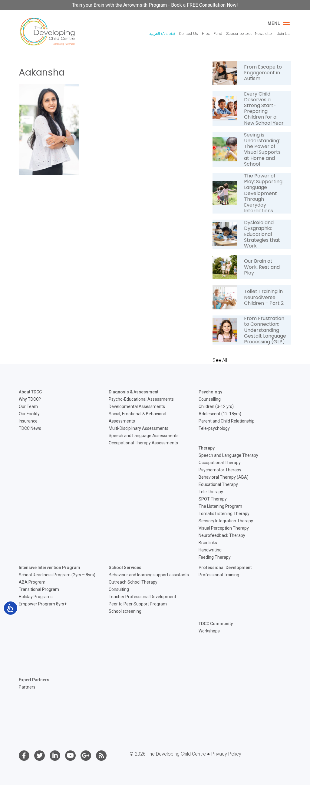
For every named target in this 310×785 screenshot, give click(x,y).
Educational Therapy (218, 484)
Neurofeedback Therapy (222, 535)
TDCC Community (216, 623)
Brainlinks (208, 542)
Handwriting (210, 549)
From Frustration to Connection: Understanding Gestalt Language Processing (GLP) (265, 330)
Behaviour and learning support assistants (149, 574)
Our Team (28, 406)
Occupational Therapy (220, 462)
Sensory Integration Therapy (226, 520)
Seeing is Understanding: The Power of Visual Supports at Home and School (262, 149)
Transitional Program (39, 589)
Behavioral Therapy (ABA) (224, 477)
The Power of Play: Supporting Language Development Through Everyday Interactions (263, 193)
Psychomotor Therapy (220, 469)
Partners (27, 687)
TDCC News (30, 428)
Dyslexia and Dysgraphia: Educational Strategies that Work (262, 234)
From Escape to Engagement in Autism (263, 72)
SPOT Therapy (213, 499)
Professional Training (219, 574)
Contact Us (188, 33)
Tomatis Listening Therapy (224, 513)
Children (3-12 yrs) (216, 406)
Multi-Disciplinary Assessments (138, 428)
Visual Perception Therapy (224, 528)
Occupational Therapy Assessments (143, 442)
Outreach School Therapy (133, 582)
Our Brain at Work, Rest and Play (262, 267)
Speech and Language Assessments (144, 435)
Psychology (210, 391)
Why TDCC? (30, 399)
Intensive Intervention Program (49, 567)
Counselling (210, 399)
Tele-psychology (214, 428)
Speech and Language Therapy (228, 455)
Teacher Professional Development (142, 596)
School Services (125, 567)
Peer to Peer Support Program (138, 603)
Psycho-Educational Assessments (141, 399)
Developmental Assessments (137, 406)
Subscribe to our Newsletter (249, 33)
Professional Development (225, 567)
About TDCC (30, 391)
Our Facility (29, 413)
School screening (125, 611)
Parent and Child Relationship (227, 421)
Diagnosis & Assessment (133, 391)
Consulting (119, 589)
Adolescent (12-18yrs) (220, 413)
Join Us (283, 33)
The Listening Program (220, 506)
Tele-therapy (211, 491)
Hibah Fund (212, 33)
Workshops (209, 630)
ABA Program (32, 582)
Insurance (28, 421)
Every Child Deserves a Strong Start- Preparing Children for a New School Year (264, 108)
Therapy (207, 448)
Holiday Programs (36, 596)
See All (220, 360)
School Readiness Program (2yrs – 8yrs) (57, 574)
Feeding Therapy (215, 557)
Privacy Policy (226, 754)
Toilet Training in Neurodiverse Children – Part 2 (264, 297)
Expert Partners (34, 679)
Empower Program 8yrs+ (43, 603)
